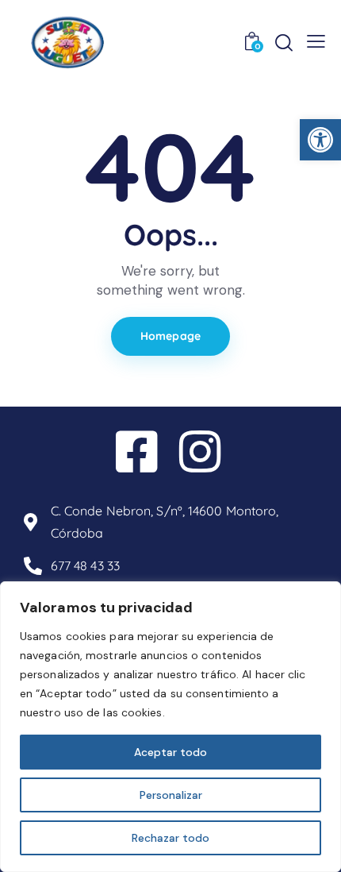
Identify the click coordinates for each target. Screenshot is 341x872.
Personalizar (171, 795)
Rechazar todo (170, 838)
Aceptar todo (170, 752)
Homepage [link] (170, 336)
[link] (320, 139)
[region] (170, 726)
